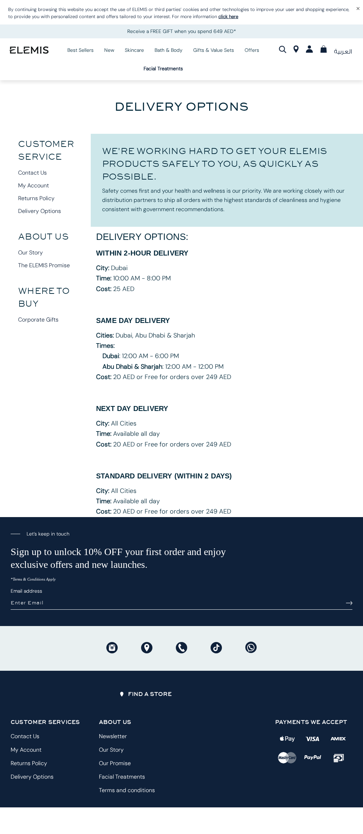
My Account (33, 185)
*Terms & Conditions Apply (33, 579)
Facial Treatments (122, 776)
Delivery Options (39, 211)
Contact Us (32, 172)
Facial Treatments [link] (163, 68)
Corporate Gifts (38, 319)
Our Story (30, 252)
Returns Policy (36, 198)
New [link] (109, 50)
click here (228, 16)
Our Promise (115, 763)
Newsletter (113, 736)
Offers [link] (252, 50)
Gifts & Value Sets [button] (213, 50)
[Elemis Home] (29, 50)
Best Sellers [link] (80, 50)
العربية (343, 51)
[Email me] (349, 603)
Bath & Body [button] (169, 50)
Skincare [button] (134, 50)
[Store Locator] (296, 50)
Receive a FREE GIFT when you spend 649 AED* (181, 31)
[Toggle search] (282, 49)
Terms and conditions (127, 790)
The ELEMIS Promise (44, 265)
